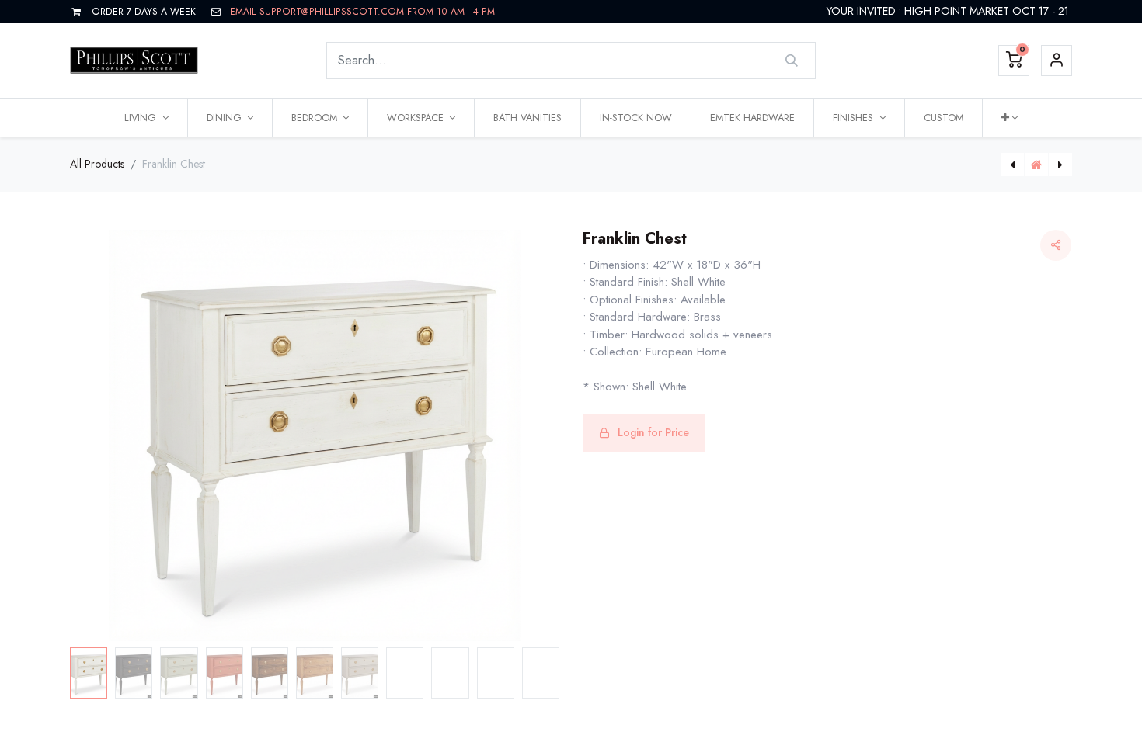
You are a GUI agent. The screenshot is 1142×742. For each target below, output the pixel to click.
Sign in (1056, 60)
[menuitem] (527, 118)
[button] (1009, 118)
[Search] (792, 60)
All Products (97, 164)
